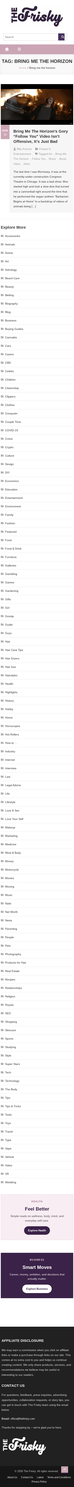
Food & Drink (13, 548)
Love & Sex (12, 810)
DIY (7, 472)
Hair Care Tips (14, 650)
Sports (9, 1038)
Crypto (9, 447)
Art (7, 261)
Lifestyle (10, 802)
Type (8, 1140)
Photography (13, 954)
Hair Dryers (12, 658)
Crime (9, 438)
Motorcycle (12, 869)
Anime (9, 252)
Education (11, 489)
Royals (9, 1004)
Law (7, 776)
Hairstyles (11, 675)
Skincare (10, 1030)
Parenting (11, 928)
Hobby (9, 709)
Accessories (12, 236)
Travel (9, 1131)
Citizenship (12, 388)
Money (9, 861)
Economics (12, 481)
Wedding (10, 1182)
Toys (8, 1123)
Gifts (8, 599)
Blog (8, 312)
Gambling (11, 574)
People (9, 937)
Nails (8, 903)
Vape (8, 1148)
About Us (12, 1477)
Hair (7, 641)
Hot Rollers (12, 734)
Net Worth (11, 911)
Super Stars (12, 1064)
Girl (7, 607)
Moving (9, 886)
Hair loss (10, 666)
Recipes (10, 979)
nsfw (27, 163)
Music (8, 895)
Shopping (11, 1021)
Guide (9, 624)
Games (9, 582)
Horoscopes (12, 726)
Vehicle (9, 1156)
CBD (8, 362)
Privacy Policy (39, 1481)
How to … (11, 742)
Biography (11, 303)
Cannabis (11, 337)
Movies (9, 878)
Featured (11, 531)
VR (7, 1173)
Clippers (10, 396)
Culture (9, 455)
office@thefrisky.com (23, 1418)
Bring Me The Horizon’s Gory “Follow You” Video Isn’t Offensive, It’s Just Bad (40, 136)
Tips (7, 1097)
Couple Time (13, 421)
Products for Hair (15, 962)
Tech (8, 1072)
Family (9, 514)
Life (7, 793)
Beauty (9, 286)
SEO (8, 1013)
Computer (11, 413)
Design (9, 464)
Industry (10, 751)
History (9, 700)
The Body (11, 1089)
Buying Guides (14, 328)
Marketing (11, 835)
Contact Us (27, 1477)
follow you (39, 158)
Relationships (13, 987)
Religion (10, 996)
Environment (13, 506)
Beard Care (12, 278)
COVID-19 (11, 430)
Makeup (10, 827)
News (8, 920)
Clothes (10, 405)
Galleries (10, 565)
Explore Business (37, 1288)
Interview (10, 768)
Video (8, 1165)
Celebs (9, 371)
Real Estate (12, 971)
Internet (10, 759)
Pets (8, 945)
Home (9, 717)
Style (8, 1055)
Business (10, 320)
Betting (9, 295)
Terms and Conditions (59, 1477)
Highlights (11, 692)
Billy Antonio (24, 149)
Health (9, 683)
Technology (12, 1080)
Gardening (11, 590)
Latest (40, 1477)
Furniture (11, 557)
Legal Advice (13, 785)
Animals (10, 244)
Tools (8, 1114)
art (50, 153)
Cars (8, 345)
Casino (9, 354)
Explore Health (37, 1230)
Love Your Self (14, 819)
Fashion (10, 523)
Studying (10, 1047)
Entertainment (22, 153)
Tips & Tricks (13, 1106)
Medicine (10, 844)
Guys (8, 633)
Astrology (11, 269)
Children (10, 379)
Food (8, 540)
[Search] (61, 36)
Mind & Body (13, 852)
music (52, 158)
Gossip (9, 616)
